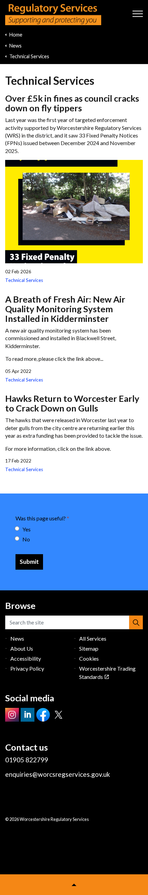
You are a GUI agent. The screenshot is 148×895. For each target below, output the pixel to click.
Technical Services (24, 280)
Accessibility (25, 658)
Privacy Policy (27, 668)
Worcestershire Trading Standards (107, 672)
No (26, 539)
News (17, 638)
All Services (92, 638)
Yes (26, 529)
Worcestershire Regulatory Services (53, 14)
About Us (21, 648)
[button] (136, 622)
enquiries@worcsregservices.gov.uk (57, 774)
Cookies (89, 658)
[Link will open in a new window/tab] (12, 715)
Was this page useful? (42, 518)
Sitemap (88, 648)
